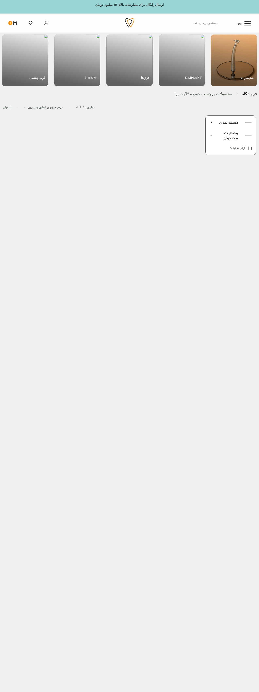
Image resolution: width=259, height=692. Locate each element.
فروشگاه (249, 93)
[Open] (244, 23)
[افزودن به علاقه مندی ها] (165, 164)
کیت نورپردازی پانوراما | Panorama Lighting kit (178, 179)
